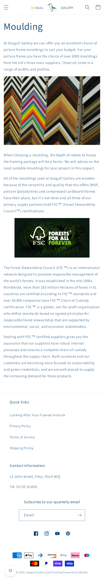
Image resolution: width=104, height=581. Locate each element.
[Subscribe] (79, 515)
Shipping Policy (22, 448)
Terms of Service (22, 437)
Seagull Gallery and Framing (44, 572)
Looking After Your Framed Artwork (37, 415)
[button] (6, 7)
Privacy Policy (20, 426)
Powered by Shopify (75, 572)
